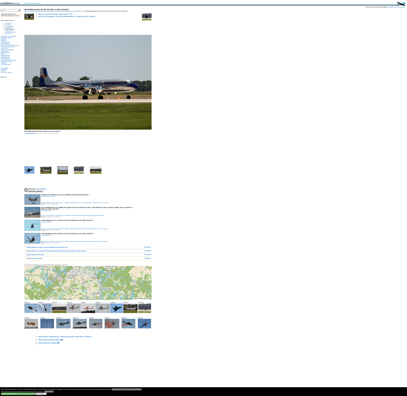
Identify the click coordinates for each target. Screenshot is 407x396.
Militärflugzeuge (5, 57)
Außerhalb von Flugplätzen (8, 36)
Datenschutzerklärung (6, 72)
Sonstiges (3, 63)
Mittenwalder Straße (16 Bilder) (49, 340)
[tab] (88, 247)
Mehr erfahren (49, 391)
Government (4, 48)
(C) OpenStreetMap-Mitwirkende (141, 298)
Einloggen (390, 7)
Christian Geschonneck (48, 196)
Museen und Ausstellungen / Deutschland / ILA (55, 14)
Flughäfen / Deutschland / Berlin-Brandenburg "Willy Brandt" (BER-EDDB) (85, 215)
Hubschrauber (5, 51)
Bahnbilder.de (8, 23)
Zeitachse (3, 71)
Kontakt (31, 3)
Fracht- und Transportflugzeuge (10, 45)
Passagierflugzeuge (6, 61)
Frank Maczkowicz (30, 133)
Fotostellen (4, 69)
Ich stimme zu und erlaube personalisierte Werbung (18, 394)
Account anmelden (399, 7)
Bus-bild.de (8, 24)
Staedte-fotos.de (9, 30)
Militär (2, 54)
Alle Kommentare (41, 189)
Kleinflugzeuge (5, 52)
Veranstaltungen (5, 64)
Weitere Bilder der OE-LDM (35, 254)
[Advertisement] (63, 26)
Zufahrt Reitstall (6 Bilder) (47, 343)
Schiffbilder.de (8, 27)
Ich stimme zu (41, 394)
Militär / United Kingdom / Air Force (74, 202)
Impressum (37, 3)
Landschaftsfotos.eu (10, 32)
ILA (83, 11)
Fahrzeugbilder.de (9, 26)
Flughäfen (4, 39)
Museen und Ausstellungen (64, 11)
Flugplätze (4, 41)
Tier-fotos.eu (8, 33)
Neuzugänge (4, 68)
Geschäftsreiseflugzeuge (8, 46)
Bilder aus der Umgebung (35, 258)
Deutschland (77, 11)
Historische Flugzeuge (7, 49)
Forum (26, 3)
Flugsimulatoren (5, 42)
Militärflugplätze (5, 55)
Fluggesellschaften (6, 38)
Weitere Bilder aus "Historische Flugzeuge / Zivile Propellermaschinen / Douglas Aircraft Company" (57, 251)
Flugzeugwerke (5, 44)
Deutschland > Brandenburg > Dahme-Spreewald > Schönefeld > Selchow (45, 265)
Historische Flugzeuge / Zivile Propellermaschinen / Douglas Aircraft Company (66, 16)
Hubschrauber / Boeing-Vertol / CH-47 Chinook (96, 202)
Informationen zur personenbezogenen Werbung (126, 389)
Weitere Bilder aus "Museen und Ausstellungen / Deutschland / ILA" (47, 247)
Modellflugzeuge (5, 58)
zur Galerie (147, 247)
